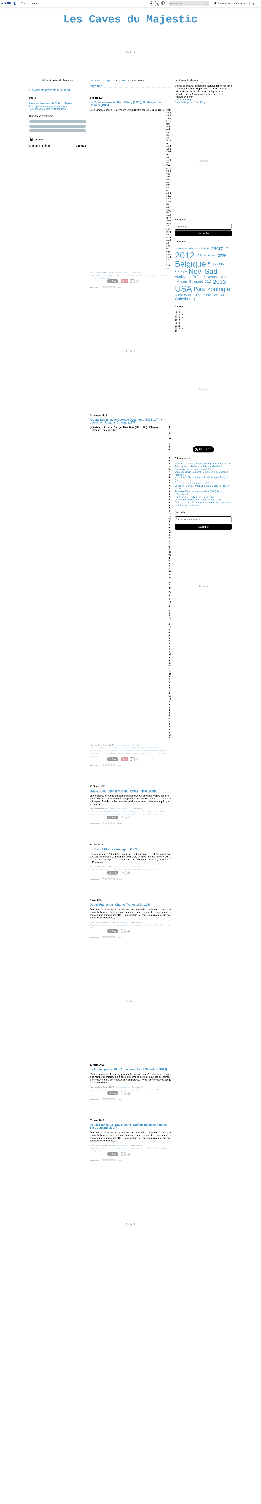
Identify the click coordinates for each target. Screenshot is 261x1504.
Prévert (198, 277)
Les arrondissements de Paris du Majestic (51, 103)
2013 (219, 282)
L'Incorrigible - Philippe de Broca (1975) (195, 497)
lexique (207, 295)
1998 (199, 255)
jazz (215, 295)
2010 (208, 281)
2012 (185, 255)
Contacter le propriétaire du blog (49, 90)
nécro (217, 248)
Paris (199, 288)
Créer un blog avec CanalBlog (190, 102)
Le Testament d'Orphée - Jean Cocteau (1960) (198, 499)
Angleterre (183, 276)
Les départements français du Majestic (49, 106)
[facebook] (151, 3)
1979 (221, 295)
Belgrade (196, 281)
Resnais (213, 277)
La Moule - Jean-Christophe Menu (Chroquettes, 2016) (202, 463)
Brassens (216, 264)
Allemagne (181, 271)
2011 (228, 248)
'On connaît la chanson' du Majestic (47, 109)
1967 (223, 277)
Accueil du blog (183, 99)
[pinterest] (163, 3)
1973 (197, 295)
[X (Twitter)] (157, 3)
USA (183, 289)
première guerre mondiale (192, 248)
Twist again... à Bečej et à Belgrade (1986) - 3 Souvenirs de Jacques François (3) (198, 468)
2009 (222, 255)
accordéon (210, 255)
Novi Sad (203, 271)
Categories (124, 80)
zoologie (218, 289)
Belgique (190, 264)
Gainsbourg (185, 299)
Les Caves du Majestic (102, 80)
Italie (177, 282)
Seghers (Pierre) (183, 295)
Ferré (184, 282)
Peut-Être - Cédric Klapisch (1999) (192, 483)
